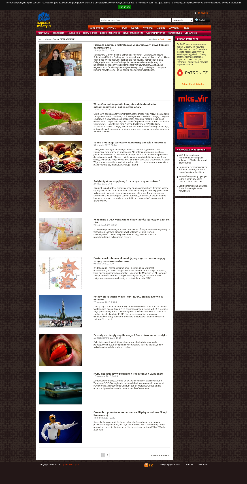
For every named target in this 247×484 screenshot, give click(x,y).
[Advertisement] (105, 90)
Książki (135, 27)
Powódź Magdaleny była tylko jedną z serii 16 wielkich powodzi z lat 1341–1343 (193, 179)
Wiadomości (97, 27)
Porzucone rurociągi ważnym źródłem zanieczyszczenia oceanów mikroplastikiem (193, 169)
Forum (123, 27)
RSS (151, 465)
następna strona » (160, 455)
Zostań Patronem (187, 38)
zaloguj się (203, 13)
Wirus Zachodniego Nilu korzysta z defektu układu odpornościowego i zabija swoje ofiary (124, 105)
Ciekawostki (191, 32)
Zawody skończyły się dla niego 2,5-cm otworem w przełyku (130, 335)
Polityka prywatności (170, 464)
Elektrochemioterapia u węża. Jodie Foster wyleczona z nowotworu (193, 188)
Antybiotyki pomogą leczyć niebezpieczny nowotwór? (126, 181)
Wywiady (174, 27)
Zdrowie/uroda (90, 32)
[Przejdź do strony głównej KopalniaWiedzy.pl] (43, 20)
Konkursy (148, 27)
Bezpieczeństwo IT (110, 32)
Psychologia (73, 32)
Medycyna (43, 32)
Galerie (161, 27)
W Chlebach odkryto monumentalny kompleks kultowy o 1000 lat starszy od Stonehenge (193, 159)
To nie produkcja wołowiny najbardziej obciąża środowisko (130, 142)
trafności (161, 39)
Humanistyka (175, 32)
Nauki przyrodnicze (133, 32)
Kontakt (189, 464)
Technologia (58, 32)
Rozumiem (124, 7)
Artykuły (111, 27)
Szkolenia (203, 464)
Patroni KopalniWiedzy (193, 84)
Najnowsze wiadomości (191, 149)
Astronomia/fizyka (155, 32)
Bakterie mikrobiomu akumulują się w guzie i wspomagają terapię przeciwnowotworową (129, 259)
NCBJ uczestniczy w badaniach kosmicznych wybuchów (128, 373)
